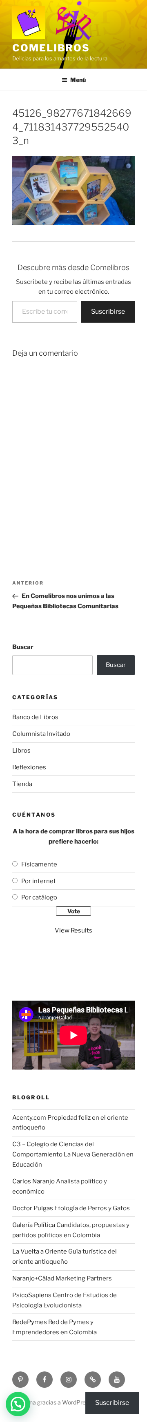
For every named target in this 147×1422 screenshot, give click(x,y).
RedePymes (29, 1322)
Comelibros (51, 48)
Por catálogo (39, 897)
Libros (21, 750)
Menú (78, 79)
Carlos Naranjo (33, 1181)
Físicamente (39, 864)
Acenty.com (29, 1117)
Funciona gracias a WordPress (51, 1402)
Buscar (22, 647)
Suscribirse (108, 311)
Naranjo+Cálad (33, 1278)
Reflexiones (29, 767)
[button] (18, 1404)
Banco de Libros (35, 717)
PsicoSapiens (31, 1295)
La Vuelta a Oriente (39, 1251)
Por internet (38, 881)
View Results (73, 930)
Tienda (22, 784)
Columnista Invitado (41, 734)
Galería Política (33, 1225)
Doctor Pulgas (32, 1208)
